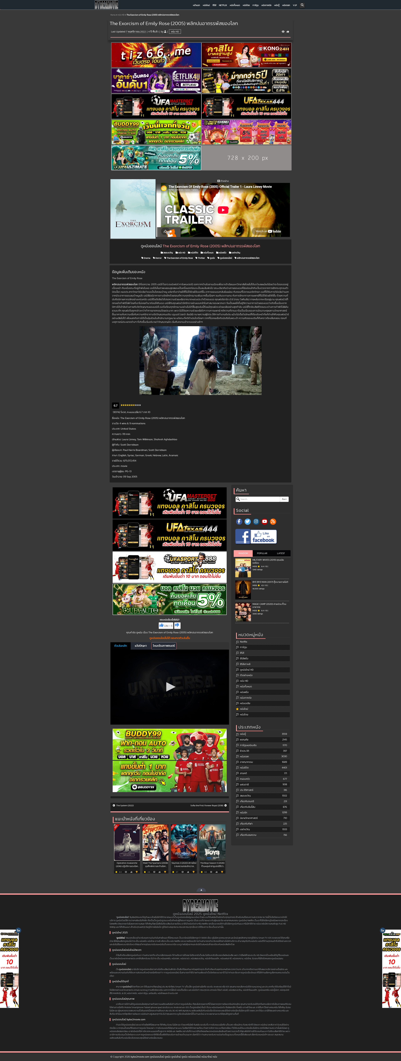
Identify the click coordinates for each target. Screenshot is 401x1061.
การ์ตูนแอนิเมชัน (248, 745)
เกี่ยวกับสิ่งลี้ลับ (247, 807)
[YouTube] (264, 522)
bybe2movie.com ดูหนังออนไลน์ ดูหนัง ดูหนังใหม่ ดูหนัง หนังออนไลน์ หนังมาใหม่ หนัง (174, 1057)
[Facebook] (239, 522)
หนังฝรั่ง (222, 253)
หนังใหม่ (206, 5)
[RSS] (273, 522)
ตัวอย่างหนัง (246, 675)
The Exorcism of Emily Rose (179, 258)
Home (113, 15)
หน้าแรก (196, 5)
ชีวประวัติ (244, 751)
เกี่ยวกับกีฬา (246, 823)
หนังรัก (243, 812)
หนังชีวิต (194, 253)
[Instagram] (256, 522)
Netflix (223, 5)
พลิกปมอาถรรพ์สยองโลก (248, 258)
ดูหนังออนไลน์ (225, 258)
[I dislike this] (177, 625)
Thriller (201, 258)
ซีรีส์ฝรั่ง (244, 658)
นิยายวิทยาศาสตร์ (249, 818)
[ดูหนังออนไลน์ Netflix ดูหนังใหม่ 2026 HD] (106, 5)
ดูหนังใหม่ (121, 938)
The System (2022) (125, 805)
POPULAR (262, 553)
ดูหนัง (212, 258)
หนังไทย (246, 5)
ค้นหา (284, 499)
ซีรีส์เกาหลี (245, 664)
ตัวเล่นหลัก (120, 645)
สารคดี (243, 773)
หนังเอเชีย (245, 703)
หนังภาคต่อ (266, 5)
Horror (158, 258)
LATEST (281, 553)
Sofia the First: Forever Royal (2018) (207, 805)
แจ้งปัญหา (141, 645)
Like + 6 (168, 626)
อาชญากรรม (246, 762)
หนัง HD (121, 15)
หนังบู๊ (276, 5)
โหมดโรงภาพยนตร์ (164, 645)
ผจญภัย (244, 739)
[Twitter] (248, 522)
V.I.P (295, 5)
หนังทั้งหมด (235, 5)
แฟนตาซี (244, 784)
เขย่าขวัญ (235, 253)
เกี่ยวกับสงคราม (248, 835)
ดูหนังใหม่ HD (246, 670)
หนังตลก (286, 5)
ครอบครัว (245, 779)
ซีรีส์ (214, 5)
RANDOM (243, 553)
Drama (146, 258)
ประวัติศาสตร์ (246, 790)
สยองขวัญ (168, 253)
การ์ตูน (256, 5)
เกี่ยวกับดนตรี (247, 801)
